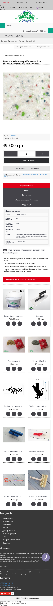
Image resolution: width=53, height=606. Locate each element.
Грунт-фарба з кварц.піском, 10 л (14, 316)
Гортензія (36, 250)
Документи (6, 525)
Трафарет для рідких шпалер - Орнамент (14, 406)
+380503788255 (7, 585)
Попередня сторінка (23, 47)
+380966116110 (6, 583)
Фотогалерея (7, 518)
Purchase (3, 605)
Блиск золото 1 (14, 361)
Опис (26, 190)
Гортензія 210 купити (10, 253)
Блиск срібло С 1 (39, 361)
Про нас (5, 528)
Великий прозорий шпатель (39, 451)
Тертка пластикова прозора (14, 451)
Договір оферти (8, 531)
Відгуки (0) (26, 204)
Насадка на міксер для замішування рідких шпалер (14, 496)
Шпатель (39, 316)
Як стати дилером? (9, 534)
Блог (4, 537)
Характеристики (26, 185)
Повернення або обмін (11, 540)
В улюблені (20, 168)
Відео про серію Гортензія (26, 200)
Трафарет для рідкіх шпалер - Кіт (39, 406)
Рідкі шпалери (26, 250)
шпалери (17, 250)
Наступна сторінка (43, 47)
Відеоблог (6, 543)
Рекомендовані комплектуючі (19, 279)
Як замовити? (7, 521)
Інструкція (26, 195)
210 (43, 250)
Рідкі (10, 250)
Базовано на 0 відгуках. (30, 174)
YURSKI (13, 136)
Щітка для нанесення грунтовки (39, 496)
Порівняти (34, 168)
